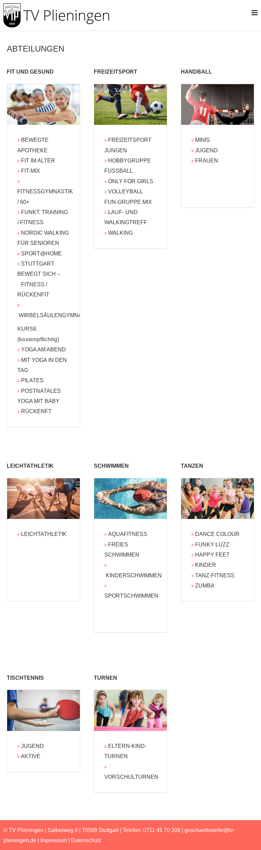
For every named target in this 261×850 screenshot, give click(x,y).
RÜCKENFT (36, 411)
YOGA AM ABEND (43, 349)
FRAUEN (206, 160)
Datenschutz (86, 840)
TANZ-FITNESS (214, 575)
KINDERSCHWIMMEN (134, 575)
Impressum (53, 840)
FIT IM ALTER (38, 160)
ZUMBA (204, 585)
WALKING (120, 233)
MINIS (202, 140)
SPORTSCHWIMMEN (131, 596)
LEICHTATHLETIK (44, 534)
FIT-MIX (30, 171)
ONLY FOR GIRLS (130, 181)
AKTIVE (30, 756)
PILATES (32, 380)
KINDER (205, 565)
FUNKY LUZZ (212, 544)
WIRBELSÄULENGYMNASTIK (56, 315)
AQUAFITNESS (127, 534)
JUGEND (206, 150)
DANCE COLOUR (217, 534)
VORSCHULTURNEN (131, 777)
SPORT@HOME (41, 253)
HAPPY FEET (212, 555)
